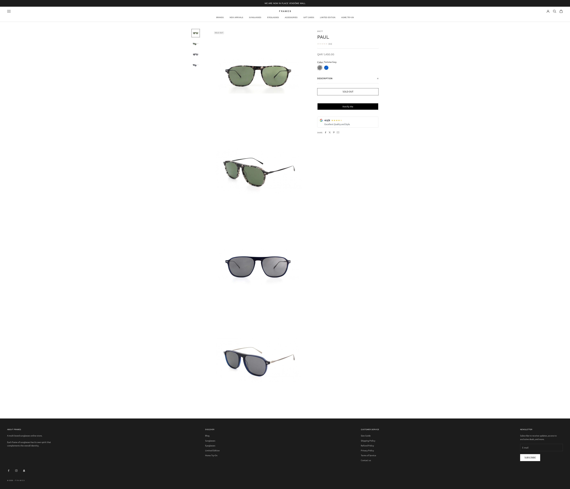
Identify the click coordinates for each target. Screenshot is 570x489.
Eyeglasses (273, 17)
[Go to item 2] (195, 44)
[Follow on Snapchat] (24, 470)
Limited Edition (327, 17)
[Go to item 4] (195, 65)
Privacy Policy (367, 450)
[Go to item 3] (195, 54)
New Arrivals (236, 17)
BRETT (320, 31)
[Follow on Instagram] (16, 470)
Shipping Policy (368, 440)
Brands (220, 17)
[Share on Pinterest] (334, 132)
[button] (348, 106)
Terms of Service (368, 455)
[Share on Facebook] (325, 132)
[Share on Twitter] (329, 132)
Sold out (348, 91)
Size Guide (366, 435)
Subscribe (530, 457)
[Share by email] (338, 132)
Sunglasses (255, 17)
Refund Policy (367, 445)
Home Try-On (347, 17)
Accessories (291, 17)
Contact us (366, 460)
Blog (207, 435)
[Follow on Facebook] (8, 470)
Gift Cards (308, 17)
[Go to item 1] (195, 33)
